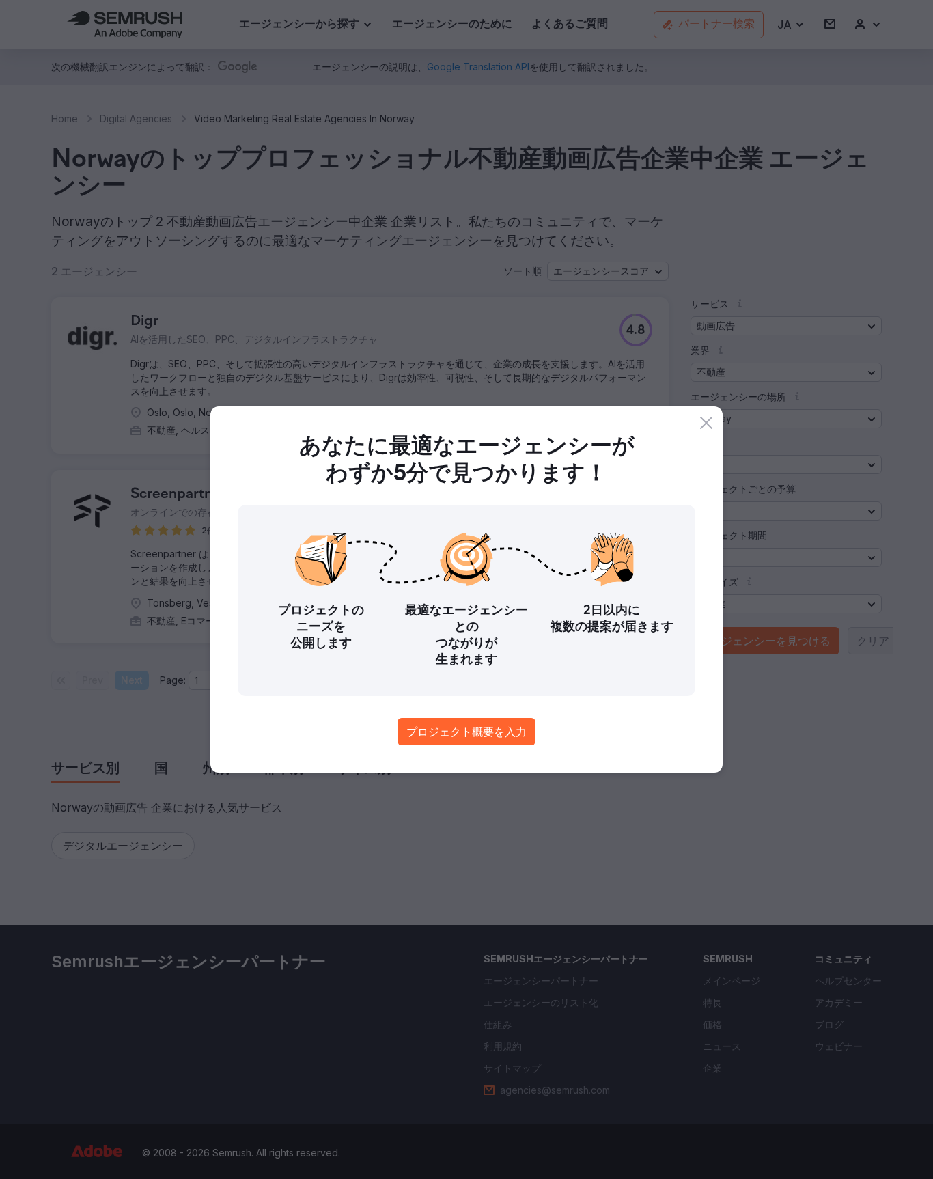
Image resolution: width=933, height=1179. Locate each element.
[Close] (706, 422)
